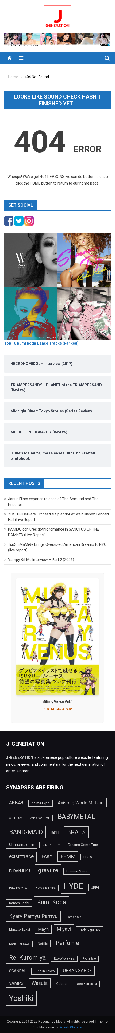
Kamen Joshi (19, 903)
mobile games (90, 930)
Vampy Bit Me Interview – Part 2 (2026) (41, 560)
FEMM (67, 856)
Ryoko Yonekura (64, 958)
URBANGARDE (77, 970)
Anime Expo (40, 803)
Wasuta (40, 983)
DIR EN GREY (51, 845)
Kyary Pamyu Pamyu (33, 916)
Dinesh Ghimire (70, 1027)
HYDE (73, 886)
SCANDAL (17, 971)
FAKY (47, 856)
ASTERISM (15, 818)
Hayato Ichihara (46, 887)
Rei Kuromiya (27, 957)
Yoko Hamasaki (86, 984)
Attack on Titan (40, 818)
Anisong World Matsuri (81, 802)
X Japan (62, 983)
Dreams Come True (83, 844)
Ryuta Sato (89, 958)
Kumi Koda (51, 902)
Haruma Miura (76, 871)
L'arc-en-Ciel (74, 917)
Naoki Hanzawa (19, 944)
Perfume (67, 942)
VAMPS (16, 983)
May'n (43, 929)
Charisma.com (21, 844)
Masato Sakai (19, 930)
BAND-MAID (26, 832)
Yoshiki (21, 998)
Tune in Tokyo (44, 971)
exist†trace (21, 856)
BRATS (76, 832)
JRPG (95, 887)
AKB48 (16, 802)
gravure (48, 870)
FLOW (87, 857)
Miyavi (64, 929)
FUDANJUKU (19, 871)
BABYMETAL (76, 817)
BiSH (55, 832)
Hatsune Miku (18, 887)
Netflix (43, 944)
